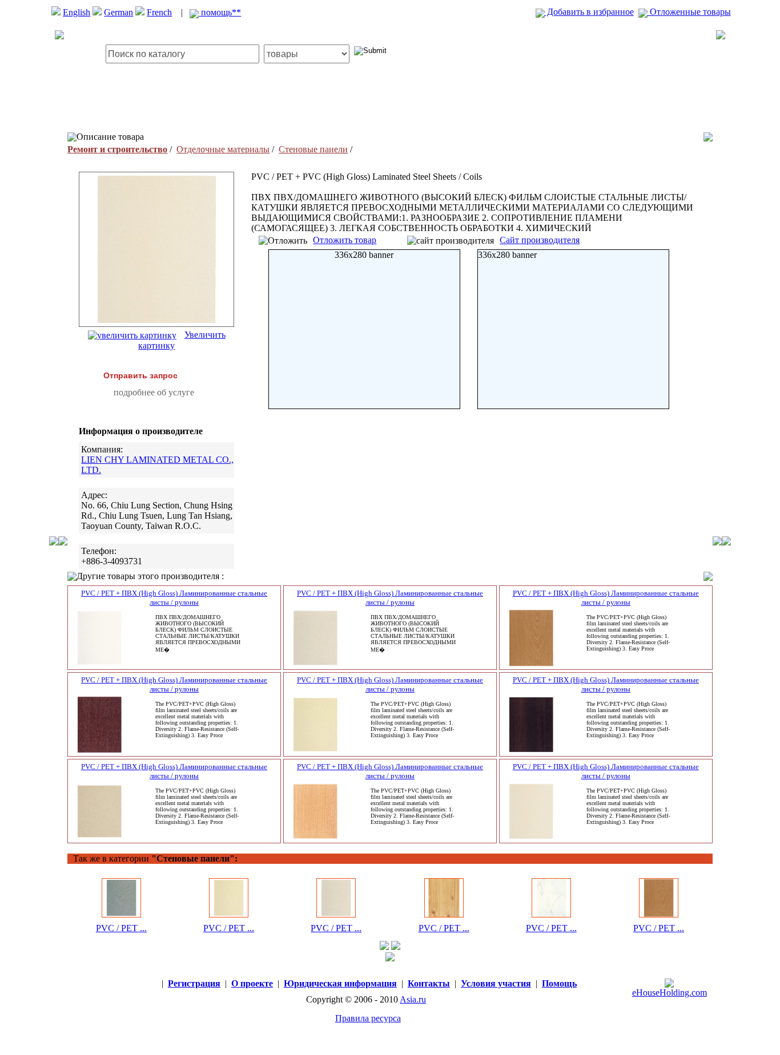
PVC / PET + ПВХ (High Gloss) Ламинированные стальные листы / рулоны (174, 598)
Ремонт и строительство (117, 149)
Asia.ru (413, 999)
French (159, 12)
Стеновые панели (313, 149)
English (76, 12)
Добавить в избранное (589, 12)
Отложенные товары (689, 12)
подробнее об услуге (154, 392)
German (118, 12)
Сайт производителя (540, 240)
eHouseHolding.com (669, 992)
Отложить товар (344, 240)
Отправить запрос (140, 375)
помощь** (220, 12)
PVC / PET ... (121, 928)
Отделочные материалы (223, 149)
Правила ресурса (368, 1018)
